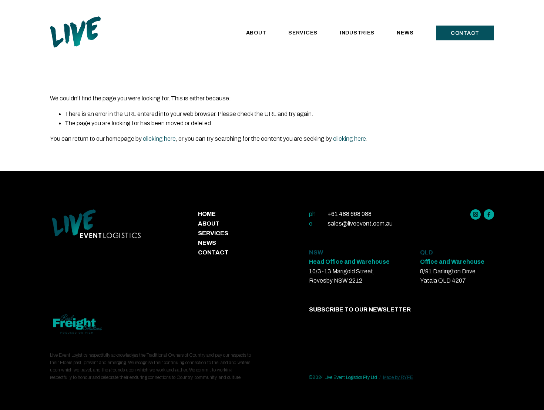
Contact (465, 33)
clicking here (159, 139)
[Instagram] (475, 214)
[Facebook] (489, 214)
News (405, 33)
